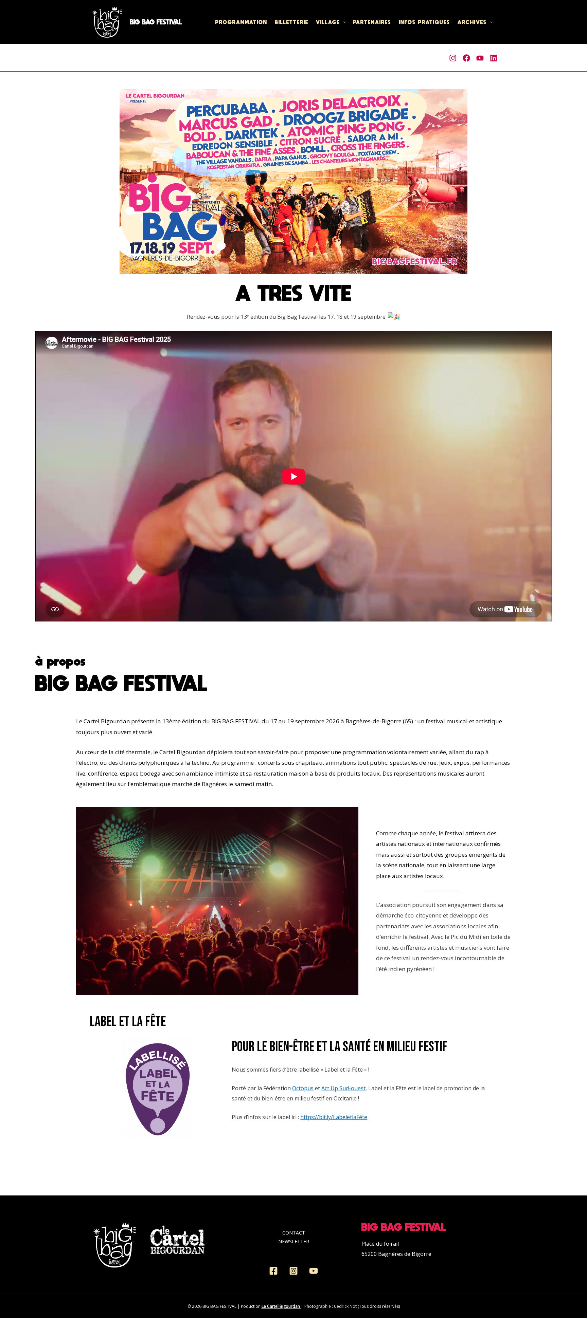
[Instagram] (453, 58)
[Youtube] (480, 58)
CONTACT (293, 1232)
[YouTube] (313, 1271)
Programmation (241, 22)
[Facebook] (466, 58)
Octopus (303, 1088)
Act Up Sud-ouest (343, 1088)
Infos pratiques (424, 22)
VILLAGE (328, 22)
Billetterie (291, 22)
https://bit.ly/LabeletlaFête (333, 1117)
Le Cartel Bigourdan (281, 1306)
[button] (343, 22)
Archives (472, 22)
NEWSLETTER (293, 1241)
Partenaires (372, 22)
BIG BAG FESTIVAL (156, 22)
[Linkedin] (493, 58)
